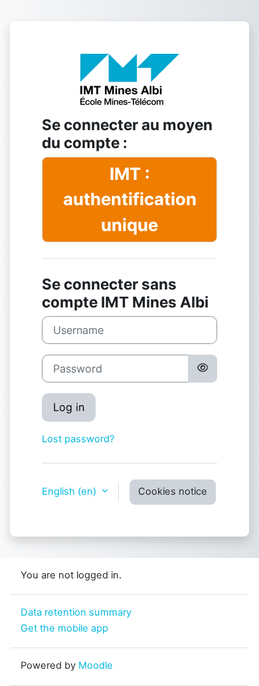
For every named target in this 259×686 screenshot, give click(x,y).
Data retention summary (76, 612)
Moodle (95, 665)
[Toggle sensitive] (202, 369)
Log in (68, 407)
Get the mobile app (64, 628)
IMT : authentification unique (130, 199)
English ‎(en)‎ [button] (70, 491)
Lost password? (78, 439)
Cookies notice (172, 491)
